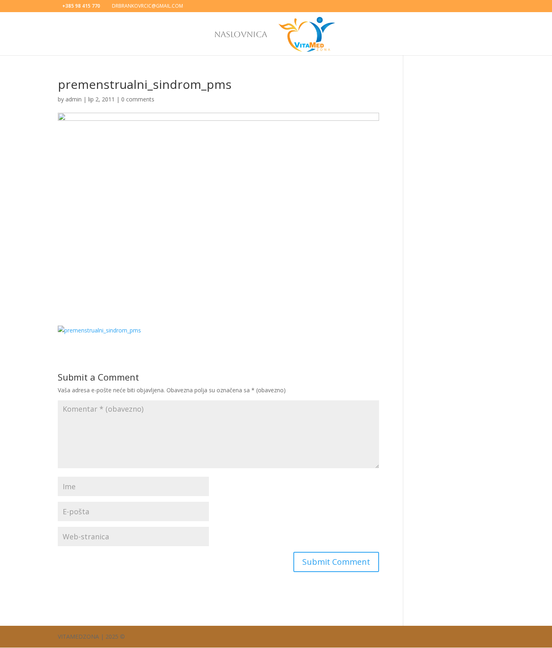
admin (73, 99)
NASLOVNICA (240, 35)
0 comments (137, 99)
